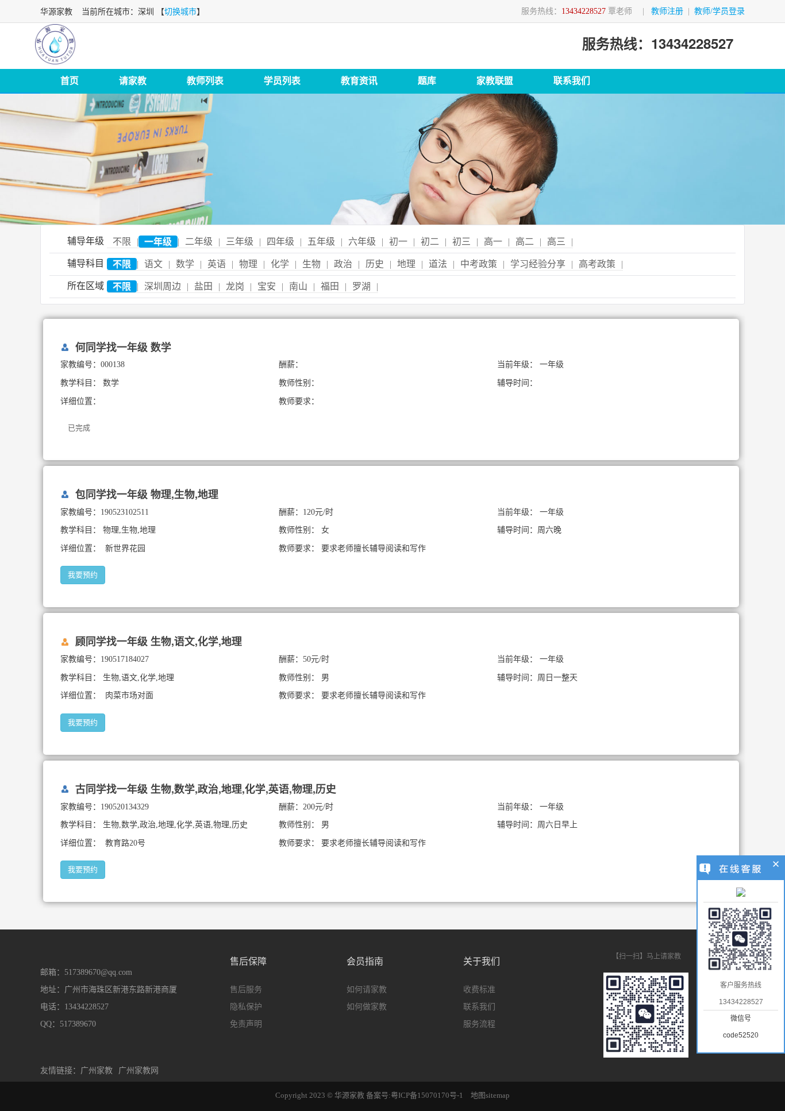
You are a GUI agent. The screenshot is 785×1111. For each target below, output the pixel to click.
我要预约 (83, 574)
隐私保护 (246, 1006)
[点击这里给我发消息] (740, 893)
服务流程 (479, 1024)
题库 (427, 81)
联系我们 (571, 81)
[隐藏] (776, 865)
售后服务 (246, 989)
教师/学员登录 (719, 11)
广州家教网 (138, 1070)
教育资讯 (359, 81)
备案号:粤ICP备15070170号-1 (414, 1095)
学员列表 (282, 81)
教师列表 (205, 81)
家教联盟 (494, 81)
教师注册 (667, 11)
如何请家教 (367, 989)
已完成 (79, 427)
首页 (69, 81)
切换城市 (180, 11)
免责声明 (246, 1024)
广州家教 (96, 1070)
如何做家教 (367, 1006)
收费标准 (479, 989)
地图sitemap (490, 1095)
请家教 (133, 81)
